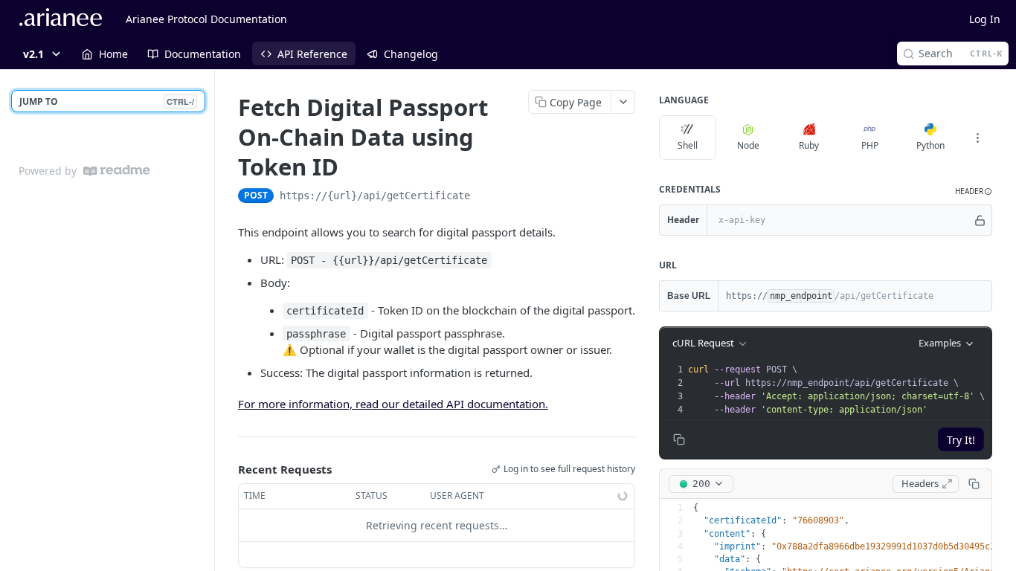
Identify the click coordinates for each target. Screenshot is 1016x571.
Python (930, 145)
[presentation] (838, 389)
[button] (973, 191)
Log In (984, 19)
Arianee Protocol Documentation (206, 19)
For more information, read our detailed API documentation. (393, 403)
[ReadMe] (116, 170)
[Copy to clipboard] (485, 197)
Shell (688, 145)
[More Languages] (977, 137)
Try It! (961, 440)
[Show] (980, 220)
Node (748, 145)
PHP (869, 145)
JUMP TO (106, 101)
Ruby (809, 145)
